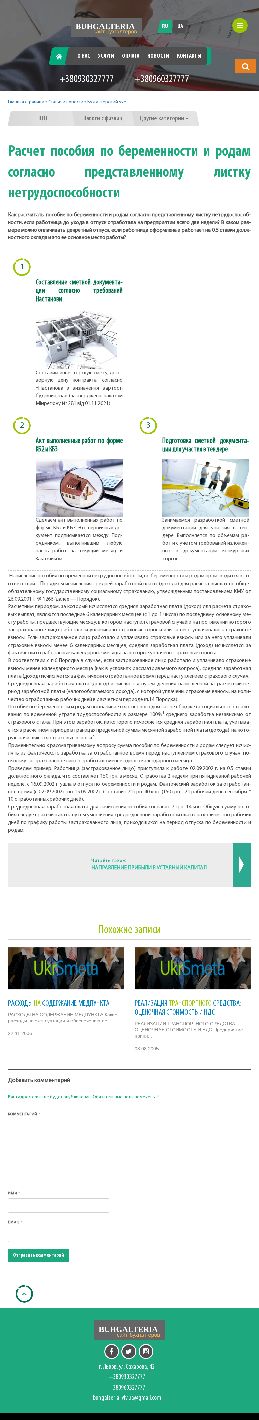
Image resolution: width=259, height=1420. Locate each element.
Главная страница (26, 102)
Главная (61, 56)
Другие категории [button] (162, 118)
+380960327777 (162, 79)
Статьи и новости (65, 102)
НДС (43, 118)
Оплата (130, 56)
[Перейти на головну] (106, 27)
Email (15, 1222)
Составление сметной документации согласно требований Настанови (79, 291)
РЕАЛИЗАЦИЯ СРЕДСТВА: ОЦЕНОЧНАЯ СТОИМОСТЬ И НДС (188, 1008)
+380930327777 (87, 79)
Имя (14, 1193)
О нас (83, 56)
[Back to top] (24, 1294)
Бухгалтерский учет (107, 102)
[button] (245, 66)
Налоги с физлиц (103, 118)
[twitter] (128, 1351)
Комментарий (24, 1114)
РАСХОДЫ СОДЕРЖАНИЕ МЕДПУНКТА (58, 1004)
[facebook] (111, 1351)
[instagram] (146, 1351)
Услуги (106, 56)
